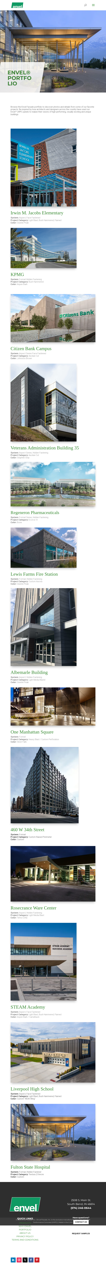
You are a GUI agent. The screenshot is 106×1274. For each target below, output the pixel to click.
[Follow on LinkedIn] (13, 1260)
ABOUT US (25, 1233)
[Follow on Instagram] (19, 1260)
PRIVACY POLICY (25, 1236)
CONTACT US (81, 1222)
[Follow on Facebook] (31, 1260)
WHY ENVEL (25, 1226)
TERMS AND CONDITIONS (25, 1240)
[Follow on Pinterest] (37, 1260)
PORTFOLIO (25, 1229)
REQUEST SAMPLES (81, 1233)
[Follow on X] (25, 1260)
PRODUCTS (25, 1223)
